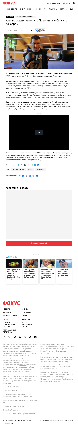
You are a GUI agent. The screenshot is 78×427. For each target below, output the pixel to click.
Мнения (48, 3)
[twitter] (9, 337)
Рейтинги (66, 3)
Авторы (25, 316)
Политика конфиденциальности (52, 420)
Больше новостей (39, 243)
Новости (6, 309)
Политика (53, 9)
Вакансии (26, 319)
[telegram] (14, 337)
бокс (30, 169)
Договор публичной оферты (27, 325)
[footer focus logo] (11, 303)
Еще (71, 9)
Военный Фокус (39, 9)
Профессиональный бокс (25, 16)
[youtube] (20, 337)
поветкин (41, 169)
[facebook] (4, 337)
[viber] (25, 337)
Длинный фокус (10, 316)
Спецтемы (56, 3)
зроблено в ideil (9, 423)
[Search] (74, 3)
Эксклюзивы (25, 9)
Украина (63, 9)
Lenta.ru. (60, 97)
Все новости (12, 9)
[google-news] (30, 337)
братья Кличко (19, 169)
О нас (5, 319)
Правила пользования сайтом (9, 325)
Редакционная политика (9, 331)
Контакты (69, 420)
